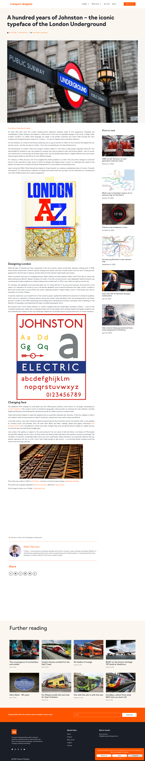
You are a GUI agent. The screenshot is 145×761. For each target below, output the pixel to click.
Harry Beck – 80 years (19, 695)
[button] (11, 574)
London (34, 32)
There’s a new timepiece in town (114, 227)
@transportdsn (39, 488)
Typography (44, 32)
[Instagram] (15, 749)
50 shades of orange (83, 662)
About (114, 4)
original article (59, 485)
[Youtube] (24, 749)
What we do (95, 4)
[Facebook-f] (21, 749)
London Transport (14, 409)
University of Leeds (23, 128)
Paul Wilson (12, 128)
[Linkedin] (12, 749)
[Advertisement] (51, 512)
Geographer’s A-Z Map (16, 170)
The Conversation (41, 485)
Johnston (13, 537)
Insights (84, 4)
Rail (38, 32)
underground (38, 537)
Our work (107, 4)
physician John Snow (30, 160)
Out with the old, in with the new (88, 695)
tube (23, 537)
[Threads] (18, 749)
